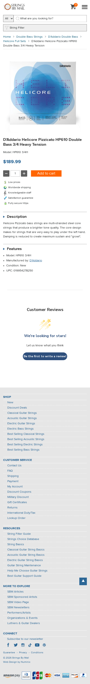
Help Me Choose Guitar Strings (27, 570)
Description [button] (17, 217)
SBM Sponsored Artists (22, 596)
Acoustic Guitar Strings (22, 418)
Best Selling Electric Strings (25, 444)
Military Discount (18, 497)
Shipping (13, 476)
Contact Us (14, 465)
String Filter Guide (19, 533)
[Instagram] (23, 645)
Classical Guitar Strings (22, 412)
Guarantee (9, 652)
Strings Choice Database (23, 539)
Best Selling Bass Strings (23, 449)
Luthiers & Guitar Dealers (23, 623)
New (10, 402)
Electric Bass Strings (20, 428)
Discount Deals (17, 407)
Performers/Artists (19, 612)
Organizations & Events (22, 618)
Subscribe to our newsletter (25, 639)
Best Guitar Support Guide (24, 575)
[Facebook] (8, 645)
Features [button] (14, 249)
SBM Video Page (18, 602)
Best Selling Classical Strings (25, 434)
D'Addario (36, 260)
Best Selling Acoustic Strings (25, 439)
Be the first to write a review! (45, 356)
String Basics (15, 544)
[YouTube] (37, 645)
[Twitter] (16, 645)
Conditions (37, 652)
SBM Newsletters (18, 607)
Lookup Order (16, 518)
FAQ (10, 470)
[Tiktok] (30, 645)
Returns (12, 507)
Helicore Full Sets (14, 41)
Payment (12, 481)
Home (7, 36)
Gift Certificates (17, 502)
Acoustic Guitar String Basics (26, 554)
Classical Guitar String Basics (26, 549)
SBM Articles (15, 591)
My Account (15, 486)
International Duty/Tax (21, 512)
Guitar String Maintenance (24, 565)
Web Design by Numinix (16, 662)
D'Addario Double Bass (63, 36)
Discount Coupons (19, 491)
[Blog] (44, 645)
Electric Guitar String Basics (25, 560)
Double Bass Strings (29, 36)
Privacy (23, 652)
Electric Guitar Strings (21, 423)
